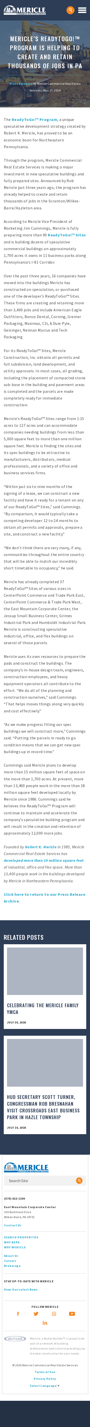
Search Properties (21, 1237)
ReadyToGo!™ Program (34, 119)
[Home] (35, 10)
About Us (11, 1256)
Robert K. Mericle (40, 846)
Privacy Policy (45, 1379)
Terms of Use (45, 1372)
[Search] (79, 1180)
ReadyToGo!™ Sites (67, 234)
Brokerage (12, 1266)
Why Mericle (15, 1247)
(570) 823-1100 (14, 1198)
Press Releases (21, 83)
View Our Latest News (21, 1289)
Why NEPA (12, 1242)
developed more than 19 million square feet (44, 860)
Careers (10, 1261)
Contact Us (12, 1225)
